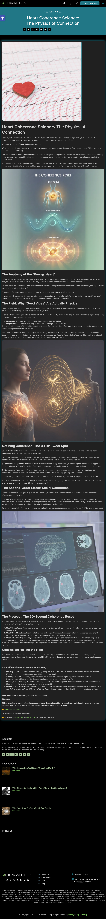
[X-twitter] (33, 29)
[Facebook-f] (28, 29)
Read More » (16, 770)
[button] (2, 18)
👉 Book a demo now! (11, 709)
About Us (45, 874)
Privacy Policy (73, 915)
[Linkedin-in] (41, 29)
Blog (46, 12)
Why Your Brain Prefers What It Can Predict (31, 808)
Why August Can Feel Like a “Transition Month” (33, 768)
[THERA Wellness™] (15, 3)
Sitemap (84, 915)
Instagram (19, 717)
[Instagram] (24, 29)
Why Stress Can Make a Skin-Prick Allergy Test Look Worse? (39, 788)
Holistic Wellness (55, 12)
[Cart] (70, 3)
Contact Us (46, 877)
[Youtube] (45, 29)
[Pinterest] (37, 29)
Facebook (31, 717)
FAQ (43, 881)
